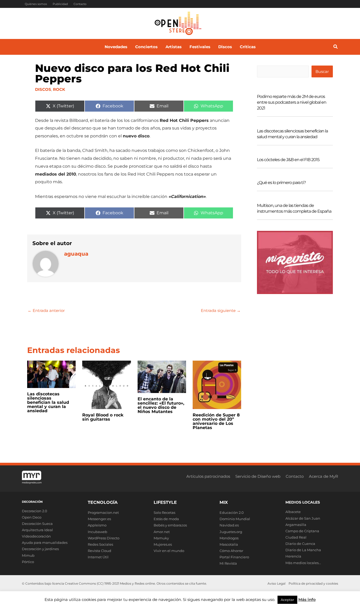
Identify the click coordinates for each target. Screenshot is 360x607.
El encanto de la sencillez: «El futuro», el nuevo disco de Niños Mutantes (161, 405)
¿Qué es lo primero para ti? (281, 182)
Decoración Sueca (37, 523)
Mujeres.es (163, 544)
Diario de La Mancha (303, 550)
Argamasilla (295, 525)
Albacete (293, 512)
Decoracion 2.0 (34, 511)
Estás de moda (166, 519)
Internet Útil (98, 557)
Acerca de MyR (323, 476)
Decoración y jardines (40, 549)
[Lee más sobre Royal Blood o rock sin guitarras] (106, 384)
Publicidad (60, 4)
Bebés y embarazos (170, 525)
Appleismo (97, 525)
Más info (307, 599)
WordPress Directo (103, 538)
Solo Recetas (164, 512)
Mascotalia (229, 544)
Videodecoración (36, 536)
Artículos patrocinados (208, 476)
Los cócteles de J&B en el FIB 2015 (288, 159)
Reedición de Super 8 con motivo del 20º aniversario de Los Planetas (216, 421)
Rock (59, 89)
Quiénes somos (36, 4)
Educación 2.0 (232, 512)
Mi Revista (228, 563)
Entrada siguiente (221, 310)
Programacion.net (103, 512)
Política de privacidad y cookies (313, 583)
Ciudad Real (296, 537)
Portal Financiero (234, 557)
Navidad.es (229, 525)
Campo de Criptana (302, 531)
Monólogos (229, 538)
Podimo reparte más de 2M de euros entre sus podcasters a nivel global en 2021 (291, 102)
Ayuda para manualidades (44, 542)
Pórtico (28, 562)
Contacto (80, 4)
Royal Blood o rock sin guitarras (103, 417)
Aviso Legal (276, 583)
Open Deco (31, 517)
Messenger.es (99, 519)
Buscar (322, 71)
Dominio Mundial (235, 519)
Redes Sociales (100, 544)
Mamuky (161, 538)
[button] (335, 47)
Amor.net (162, 532)
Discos (43, 89)
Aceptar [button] (287, 600)
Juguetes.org (231, 532)
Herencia (293, 556)
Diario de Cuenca (300, 543)
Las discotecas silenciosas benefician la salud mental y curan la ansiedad (48, 402)
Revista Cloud (99, 551)
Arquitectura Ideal (37, 530)
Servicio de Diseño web (257, 476)
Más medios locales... (303, 563)
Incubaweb (97, 532)
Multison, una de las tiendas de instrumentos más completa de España (294, 208)
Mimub (28, 555)
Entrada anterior (46, 310)
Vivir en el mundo (169, 551)
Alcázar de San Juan (302, 518)
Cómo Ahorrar (231, 551)
